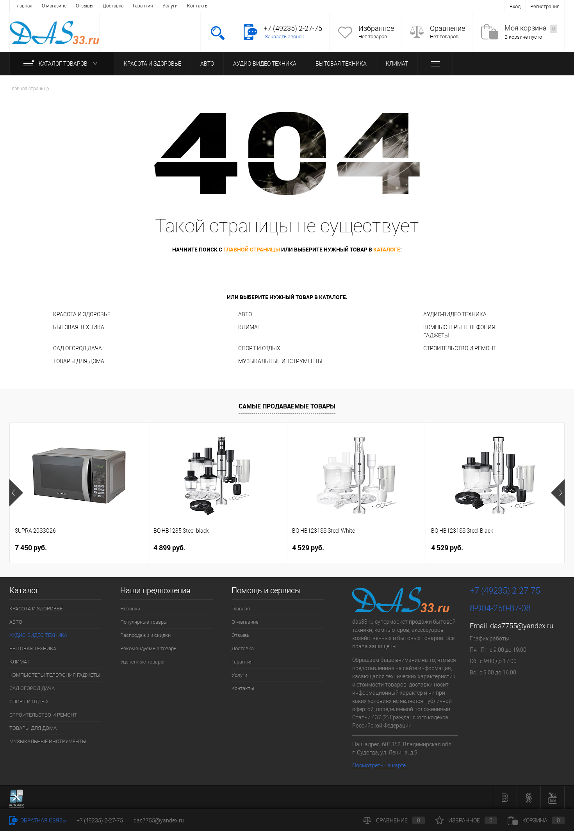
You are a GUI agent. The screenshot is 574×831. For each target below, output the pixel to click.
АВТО (207, 64)
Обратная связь (42, 820)
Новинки (130, 609)
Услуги (170, 6)
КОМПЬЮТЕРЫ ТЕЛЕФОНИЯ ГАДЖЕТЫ (459, 331)
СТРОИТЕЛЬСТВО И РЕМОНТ (459, 348)
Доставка (113, 6)
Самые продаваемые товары (287, 406)
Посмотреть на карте (379, 765)
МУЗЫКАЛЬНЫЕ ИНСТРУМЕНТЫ (280, 361)
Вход (515, 6)
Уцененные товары (142, 662)
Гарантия (143, 6)
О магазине (54, 6)
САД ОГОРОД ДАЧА (77, 348)
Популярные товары (144, 622)
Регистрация (545, 6)
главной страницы (251, 249)
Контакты (198, 6)
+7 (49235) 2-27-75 (100, 820)
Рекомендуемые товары (149, 648)
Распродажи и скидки (145, 635)
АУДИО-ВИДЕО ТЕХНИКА (264, 64)
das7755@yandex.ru (521, 626)
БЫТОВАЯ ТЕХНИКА (341, 64)
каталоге (386, 249)
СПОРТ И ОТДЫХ (259, 348)
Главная (23, 6)
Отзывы (84, 6)
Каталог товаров (64, 64)
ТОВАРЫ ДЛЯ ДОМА (78, 361)
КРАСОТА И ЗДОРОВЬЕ (152, 64)
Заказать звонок (284, 36)
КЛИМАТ (397, 64)
